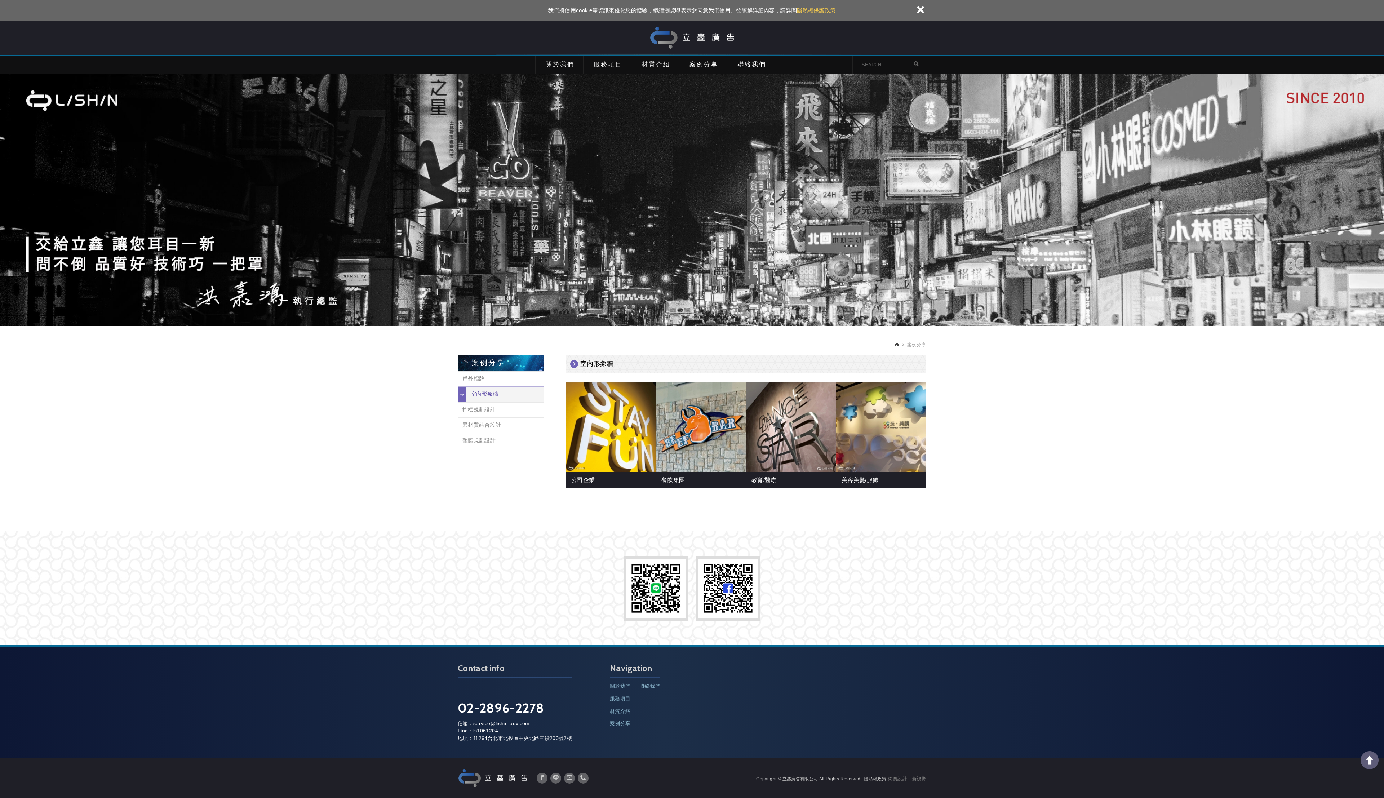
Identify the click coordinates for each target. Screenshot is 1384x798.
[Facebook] (542, 778)
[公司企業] (611, 427)
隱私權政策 (875, 778)
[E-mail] (569, 778)
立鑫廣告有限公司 (692, 38)
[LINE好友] (555, 778)
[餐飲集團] (701, 427)
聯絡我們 (751, 64)
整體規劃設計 (479, 440)
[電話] (583, 778)
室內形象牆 (484, 394)
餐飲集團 (673, 480)
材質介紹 (656, 64)
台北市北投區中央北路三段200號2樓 (530, 738)
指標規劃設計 (479, 410)
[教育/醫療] (791, 427)
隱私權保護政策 (816, 10)
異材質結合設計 (481, 425)
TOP (1370, 760)
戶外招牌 (473, 379)
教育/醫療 (764, 480)
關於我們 (560, 64)
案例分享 (703, 64)
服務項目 (608, 64)
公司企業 (583, 480)
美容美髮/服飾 (860, 480)
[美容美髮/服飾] (881, 427)
